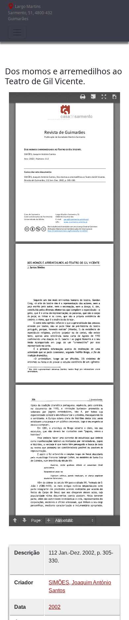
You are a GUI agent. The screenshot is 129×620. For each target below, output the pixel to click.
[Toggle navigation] (17, 32)
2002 (55, 607)
